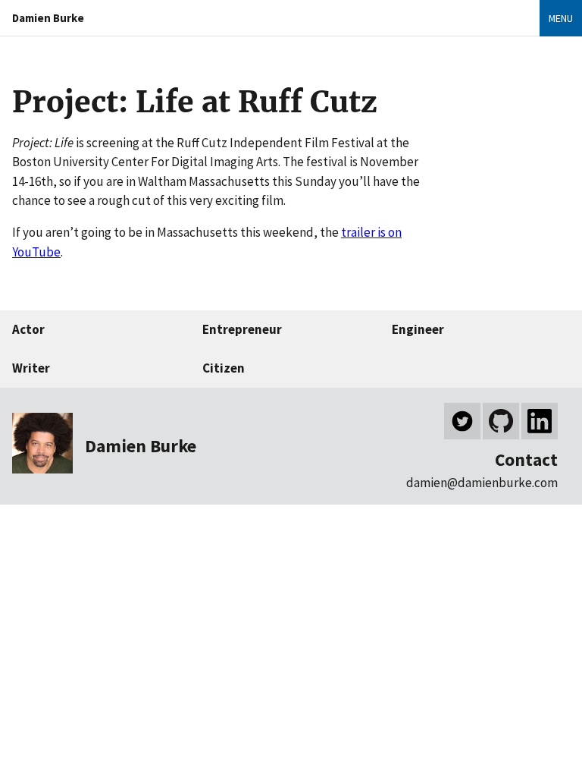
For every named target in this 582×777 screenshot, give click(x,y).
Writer (31, 368)
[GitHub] (501, 421)
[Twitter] (462, 421)
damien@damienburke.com (482, 482)
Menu (561, 18)
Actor (28, 329)
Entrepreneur (242, 329)
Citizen (223, 368)
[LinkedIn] (539, 421)
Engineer (418, 329)
